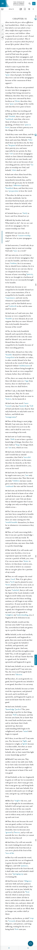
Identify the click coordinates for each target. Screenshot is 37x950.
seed (13, 579)
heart (8, 585)
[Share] (2, 37)
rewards (12, 921)
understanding (22, 615)
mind (26, 731)
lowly (25, 213)
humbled (9, 188)
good (25, 744)
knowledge (10, 709)
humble (9, 319)
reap (31, 918)
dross (17, 101)
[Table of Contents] (2, 9)
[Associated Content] (35, 19)
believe (8, 399)
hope (18, 445)
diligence (28, 881)
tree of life (10, 853)
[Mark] (2, 30)
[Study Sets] (21, 9)
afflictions (17, 185)
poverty (30, 274)
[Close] (2, 26)
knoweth (23, 406)
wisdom (14, 263)
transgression (11, 417)
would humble (11, 522)
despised (12, 145)
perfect (18, 709)
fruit (27, 892)
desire (26, 561)
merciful (27, 457)
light (25, 741)
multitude (10, 119)
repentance (10, 298)
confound (9, 486)
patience (24, 866)
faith (13, 439)
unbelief (15, 590)
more (26, 403)
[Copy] (2, 34)
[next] (27, 948)
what (30, 140)
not (10, 447)
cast (11, 154)
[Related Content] (29, 9)
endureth (13, 306)
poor (8, 75)
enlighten (9, 615)
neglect (18, 801)
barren (17, 832)
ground (9, 832)
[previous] (9, 948)
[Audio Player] (30, 943)
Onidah (12, 116)
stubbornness (24, 365)
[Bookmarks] (25, 9)
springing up (18, 874)
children (16, 481)
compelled (10, 357)
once (15, 251)
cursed (8, 406)
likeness (19, 674)
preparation (13, 191)
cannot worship (24, 235)
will (31, 406)
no (32, 165)
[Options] (33, 9)
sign (27, 381)
